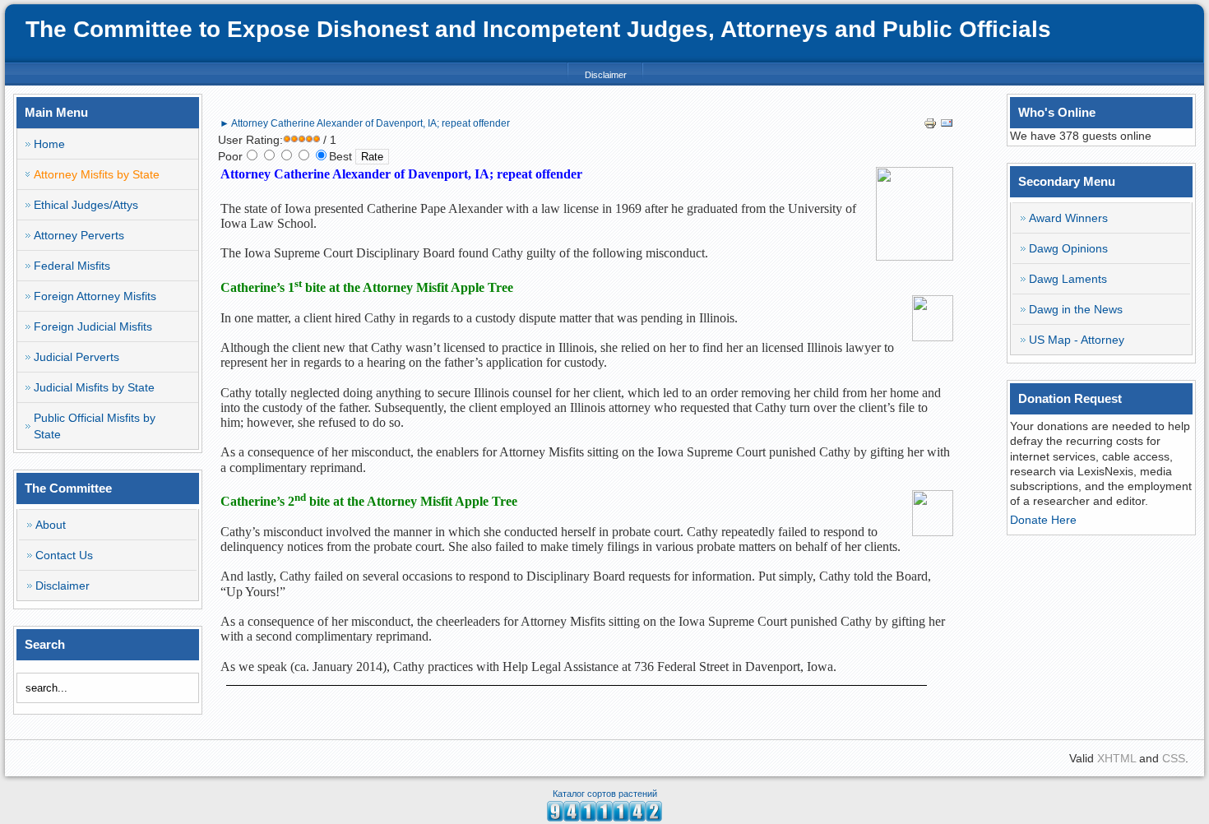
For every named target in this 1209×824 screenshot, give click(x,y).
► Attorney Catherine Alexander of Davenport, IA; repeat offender (365, 123)
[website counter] (604, 817)
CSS (1173, 758)
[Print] (930, 125)
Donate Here (1043, 519)
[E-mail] (946, 125)
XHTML (1116, 758)
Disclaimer (606, 75)
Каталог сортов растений (605, 794)
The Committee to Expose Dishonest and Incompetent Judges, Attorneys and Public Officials (538, 29)
